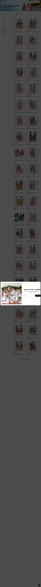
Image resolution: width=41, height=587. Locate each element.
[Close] (39, 283)
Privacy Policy (36, 298)
